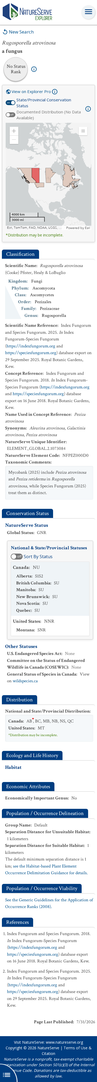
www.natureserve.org (64, 1042)
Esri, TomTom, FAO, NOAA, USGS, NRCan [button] (36, 228)
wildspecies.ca (25, 681)
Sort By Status (38, 556)
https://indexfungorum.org (30, 346)
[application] (48, 176)
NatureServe (48, 1047)
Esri (87, 228)
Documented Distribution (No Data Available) (48, 115)
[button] (14, 131)
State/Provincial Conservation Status (43, 103)
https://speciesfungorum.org (30, 353)
